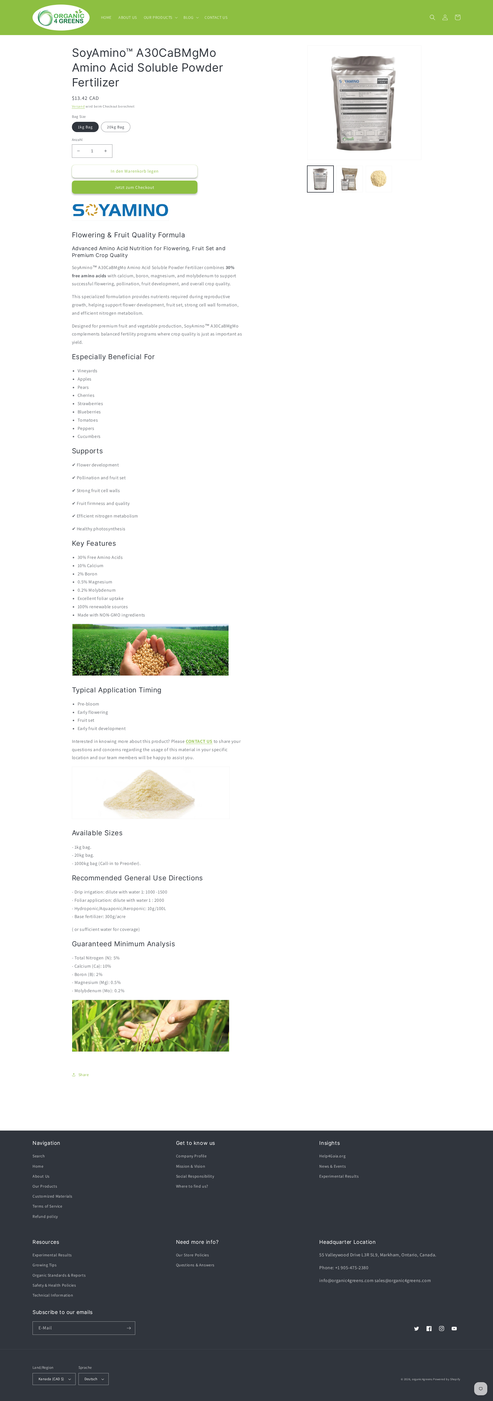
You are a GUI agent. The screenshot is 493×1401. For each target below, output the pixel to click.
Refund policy (45, 1216)
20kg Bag (115, 127)
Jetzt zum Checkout (134, 187)
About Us (41, 1176)
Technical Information (53, 1295)
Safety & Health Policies (54, 1285)
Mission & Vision (190, 1166)
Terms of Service (47, 1206)
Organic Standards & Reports (59, 1275)
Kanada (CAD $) (51, 1378)
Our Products (45, 1186)
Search (39, 1156)
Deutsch (91, 1378)
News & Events (332, 1166)
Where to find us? (192, 1186)
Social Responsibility (195, 1176)
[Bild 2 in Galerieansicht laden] (349, 179)
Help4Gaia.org (332, 1156)
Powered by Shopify (446, 1379)
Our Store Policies (192, 1255)
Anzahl (77, 139)
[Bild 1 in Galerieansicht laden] (320, 179)
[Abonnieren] (128, 1328)
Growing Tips (44, 1264)
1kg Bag (85, 127)
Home (38, 1166)
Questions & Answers (195, 1264)
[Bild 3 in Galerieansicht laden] (379, 179)
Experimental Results (339, 1176)
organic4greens (422, 1379)
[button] (160, 17)
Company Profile (191, 1156)
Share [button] (83, 1074)
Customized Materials (52, 1196)
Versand (78, 106)
